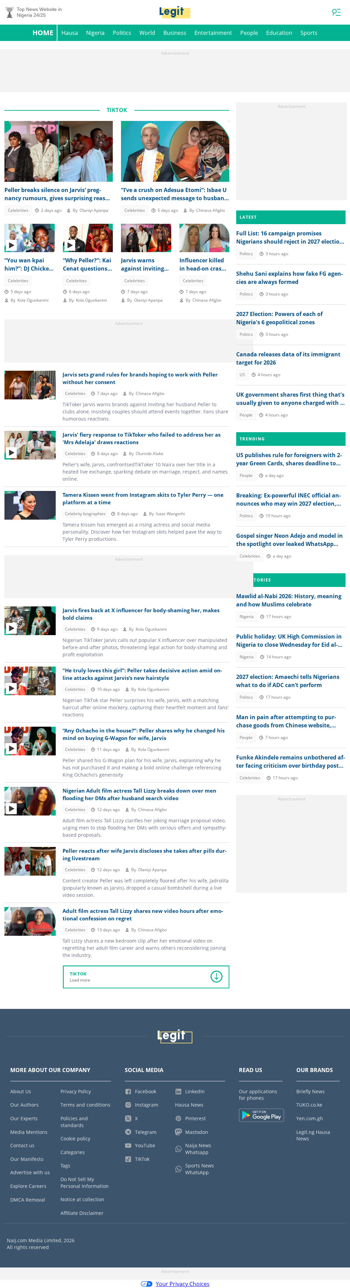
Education (279, 33)
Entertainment (213, 33)
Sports (309, 33)
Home (42, 32)
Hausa (70, 33)
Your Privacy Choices (183, 1284)
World (147, 33)
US (242, 375)
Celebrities (18, 210)
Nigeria (95, 33)
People (249, 33)
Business (174, 33)
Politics (122, 33)
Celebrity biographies (85, 514)
